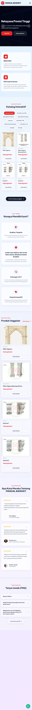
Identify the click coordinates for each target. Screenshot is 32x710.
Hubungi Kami (20, 33)
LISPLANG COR (20, 120)
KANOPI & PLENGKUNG (10, 124)
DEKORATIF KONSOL (8, 116)
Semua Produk (9, 113)
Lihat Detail (8, 158)
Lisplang (10, 120)
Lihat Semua (26, 321)
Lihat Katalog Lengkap (15, 199)
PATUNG (20, 127)
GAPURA (12, 127)
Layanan (6, 33)
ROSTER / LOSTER (21, 113)
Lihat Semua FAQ (15, 621)
